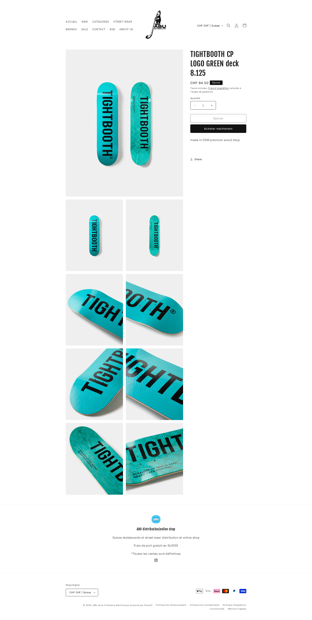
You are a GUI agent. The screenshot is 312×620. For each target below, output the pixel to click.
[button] (229, 25)
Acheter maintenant (218, 128)
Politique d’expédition (234, 605)
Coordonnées (217, 609)
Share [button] (198, 159)
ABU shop (98, 605)
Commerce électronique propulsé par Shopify (128, 605)
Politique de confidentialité (204, 605)
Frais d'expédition (218, 88)
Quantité (195, 98)
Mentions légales (237, 609)
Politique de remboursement (171, 605)
